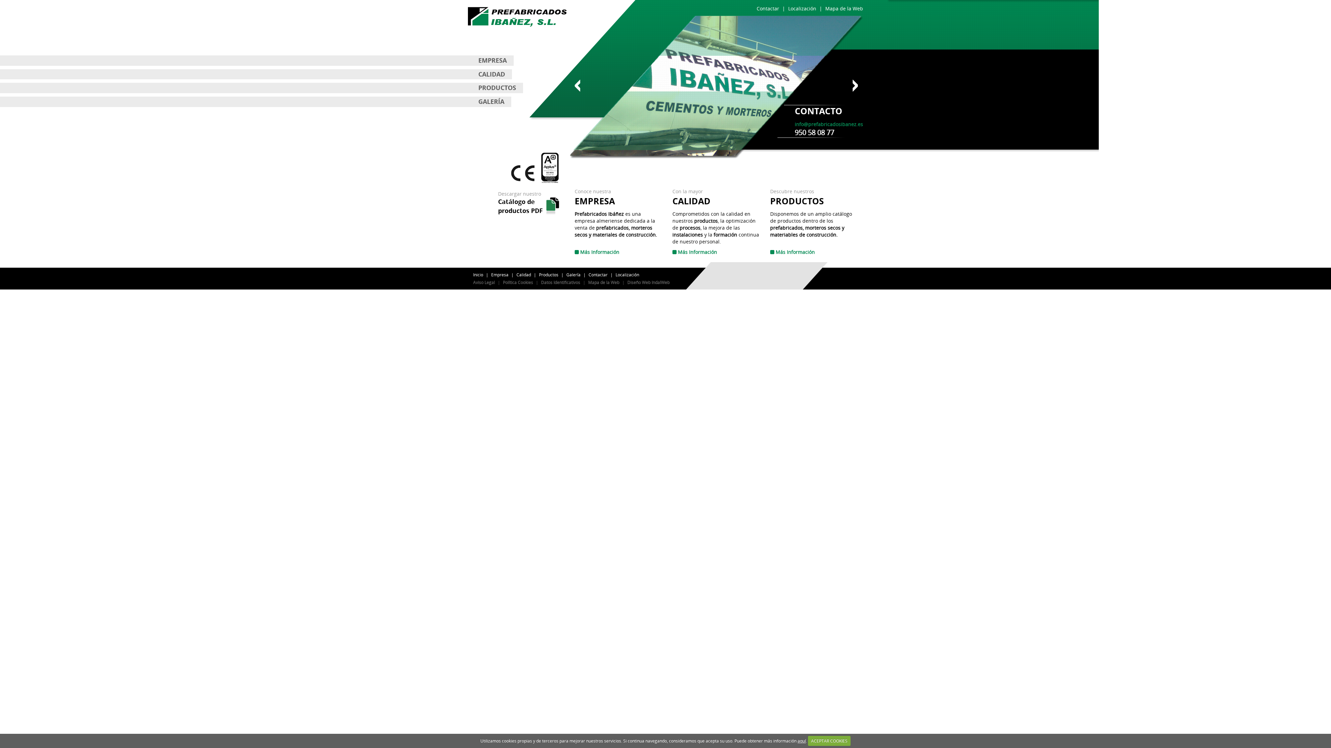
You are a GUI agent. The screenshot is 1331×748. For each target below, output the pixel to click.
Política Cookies (518, 282)
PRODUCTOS (497, 87)
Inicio (478, 275)
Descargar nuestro (520, 202)
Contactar (598, 275)
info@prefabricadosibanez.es (829, 124)
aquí (802, 741)
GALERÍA (491, 101)
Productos (548, 275)
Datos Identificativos (560, 282)
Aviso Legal (484, 282)
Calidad (523, 275)
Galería (573, 275)
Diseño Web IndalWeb (648, 282)
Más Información (599, 252)
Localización (627, 275)
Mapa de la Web (603, 282)
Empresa (499, 275)
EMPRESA (492, 60)
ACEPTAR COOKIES (829, 741)
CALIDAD (491, 74)
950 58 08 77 (814, 132)
